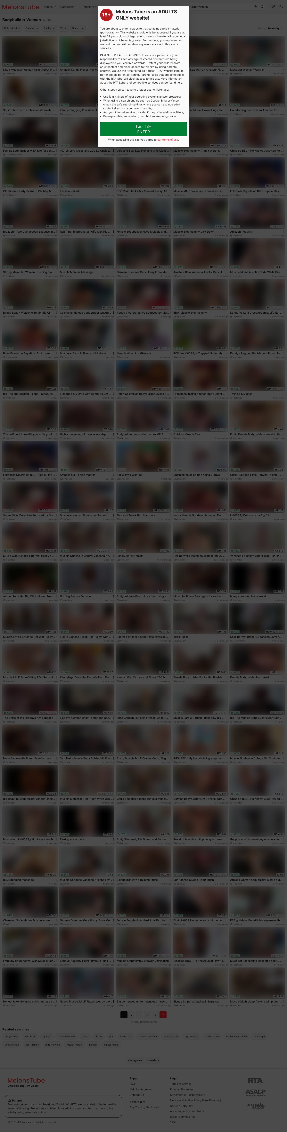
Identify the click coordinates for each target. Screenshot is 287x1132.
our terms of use (167, 139)
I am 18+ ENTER (143, 129)
